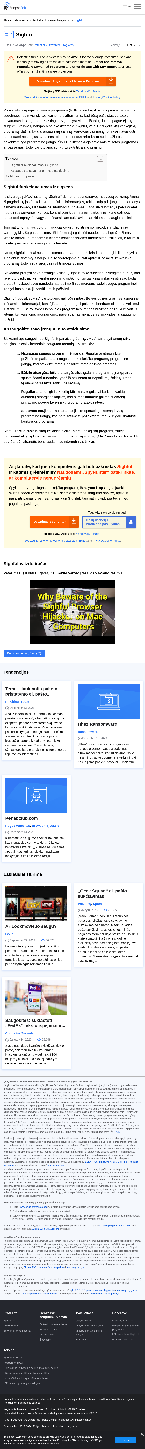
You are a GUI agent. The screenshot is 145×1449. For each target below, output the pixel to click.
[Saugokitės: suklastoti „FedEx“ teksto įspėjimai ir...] (36, 997)
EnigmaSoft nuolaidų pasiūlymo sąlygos (26, 1378)
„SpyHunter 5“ (84, 1320)
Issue (9, 934)
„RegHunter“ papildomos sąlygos (22, 1402)
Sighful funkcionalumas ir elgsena (34, 165)
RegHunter (82, 1339)
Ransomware (88, 732)
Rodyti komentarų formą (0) (24, 653)
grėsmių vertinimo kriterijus (43, 1293)
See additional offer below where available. (51, 97)
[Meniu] (137, 7)
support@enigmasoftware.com (114, 1225)
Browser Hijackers (46, 826)
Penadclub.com (21, 818)
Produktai (11, 1313)
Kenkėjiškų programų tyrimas (53, 1315)
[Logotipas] (15, 7)
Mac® (96, 91)
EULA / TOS (91, 1162)
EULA (82, 97)
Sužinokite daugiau (48, 1443)
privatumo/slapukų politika (51, 1267)
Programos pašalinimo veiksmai (31, 1399)
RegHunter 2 (11, 1325)
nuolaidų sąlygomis (127, 1290)
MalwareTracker (49, 1329)
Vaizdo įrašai (47, 1334)
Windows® (83, 91)
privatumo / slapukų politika (113, 1162)
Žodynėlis (45, 1339)
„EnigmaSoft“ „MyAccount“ (45, 1229)
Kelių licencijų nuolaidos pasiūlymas (103, 522)
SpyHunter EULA (13, 1357)
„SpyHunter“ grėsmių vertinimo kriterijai (74, 1399)
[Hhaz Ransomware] (109, 701)
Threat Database (14, 20)
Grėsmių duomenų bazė (53, 1324)
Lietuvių (129, 6)
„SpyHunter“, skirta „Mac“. (90, 1325)
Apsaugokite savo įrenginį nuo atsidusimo (40, 170)
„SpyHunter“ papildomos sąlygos (116, 1399)
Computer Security (19, 1033)
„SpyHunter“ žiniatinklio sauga (89, 1332)
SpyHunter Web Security (17, 1330)
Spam (25, 701)
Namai (7, 1399)
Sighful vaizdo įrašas (20, 176)
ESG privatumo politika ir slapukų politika (26, 1373)
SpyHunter (9, 1320)
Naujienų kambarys (123, 1320)
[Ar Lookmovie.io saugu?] (36, 903)
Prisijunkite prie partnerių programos (126, 1327)
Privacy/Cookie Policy (106, 97)
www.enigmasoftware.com (33, 1207)
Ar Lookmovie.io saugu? (31, 926)
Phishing (12, 701)
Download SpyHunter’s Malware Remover (67, 81)
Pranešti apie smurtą (123, 1339)
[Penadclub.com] (36, 795)
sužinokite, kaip (56, 1165)
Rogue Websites (17, 826)
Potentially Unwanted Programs (49, 20)
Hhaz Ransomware (97, 724)
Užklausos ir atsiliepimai (125, 1334)
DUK (117, 1132)
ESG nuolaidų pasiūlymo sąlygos (22, 1383)
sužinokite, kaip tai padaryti (105, 1293)
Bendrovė (119, 1313)
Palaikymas (84, 1313)
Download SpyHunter (49, 521)
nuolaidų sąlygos (75, 1267)
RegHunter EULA (13, 1362)
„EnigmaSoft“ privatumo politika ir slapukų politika (31, 1367)
